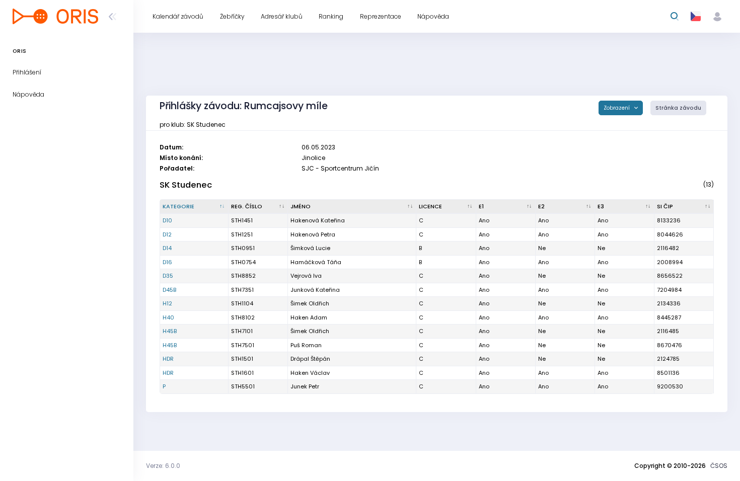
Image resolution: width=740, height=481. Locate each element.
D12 (167, 234)
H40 (168, 317)
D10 (167, 220)
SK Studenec (186, 185)
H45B (170, 331)
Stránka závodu (678, 108)
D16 (167, 262)
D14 (167, 248)
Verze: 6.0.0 (163, 465)
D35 (168, 276)
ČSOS (718, 465)
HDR (168, 359)
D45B (169, 290)
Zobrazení (617, 108)
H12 (167, 303)
